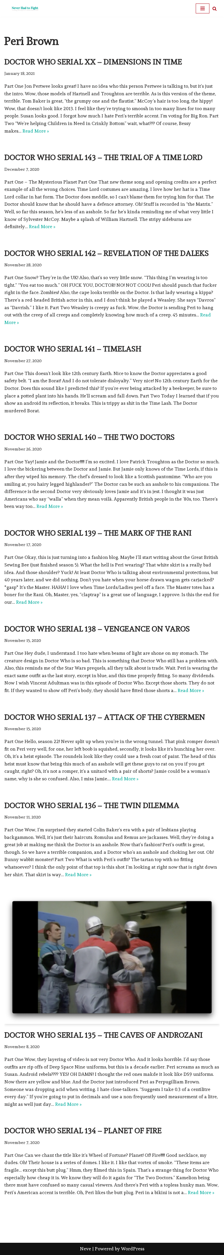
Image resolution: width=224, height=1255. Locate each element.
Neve (85, 1249)
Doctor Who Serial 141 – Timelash (72, 348)
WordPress (132, 1249)
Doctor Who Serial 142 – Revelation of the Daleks (106, 253)
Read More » (35, 131)
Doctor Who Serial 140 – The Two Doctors (89, 437)
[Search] (214, 8)
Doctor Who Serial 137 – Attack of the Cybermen (104, 717)
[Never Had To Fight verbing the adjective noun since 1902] (21, 8)
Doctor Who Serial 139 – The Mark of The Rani (98, 533)
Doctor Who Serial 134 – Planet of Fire (83, 1130)
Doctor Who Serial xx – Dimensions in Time (93, 61)
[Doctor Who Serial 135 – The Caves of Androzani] (112, 960)
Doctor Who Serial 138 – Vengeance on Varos (97, 628)
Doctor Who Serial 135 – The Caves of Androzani (103, 1035)
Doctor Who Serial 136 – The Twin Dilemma (91, 805)
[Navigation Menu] (202, 8)
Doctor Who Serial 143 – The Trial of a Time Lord (103, 157)
